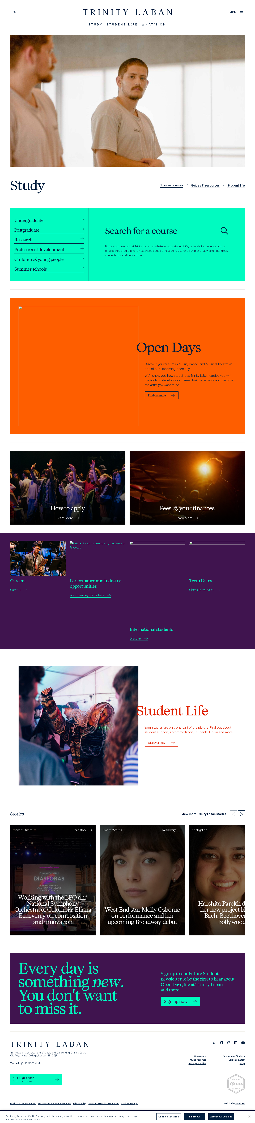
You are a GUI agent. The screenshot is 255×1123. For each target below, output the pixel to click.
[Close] (249, 1116)
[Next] (241, 813)
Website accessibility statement (103, 1103)
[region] (127, 1117)
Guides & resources (205, 185)
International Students (234, 1056)
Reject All (194, 1116)
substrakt (240, 1103)
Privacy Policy (79, 1103)
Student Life (122, 24)
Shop (242, 1063)
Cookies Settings (129, 1103)
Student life (236, 185)
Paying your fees (198, 1059)
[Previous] (233, 813)
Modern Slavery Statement (23, 1103)
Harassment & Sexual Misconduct (54, 1103)
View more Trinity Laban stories (203, 814)
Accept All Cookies (221, 1116)
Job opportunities (197, 1063)
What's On (154, 24)
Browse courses (171, 185)
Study (96, 24)
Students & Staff (237, 1059)
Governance (200, 1056)
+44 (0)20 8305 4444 (25, 1063)
